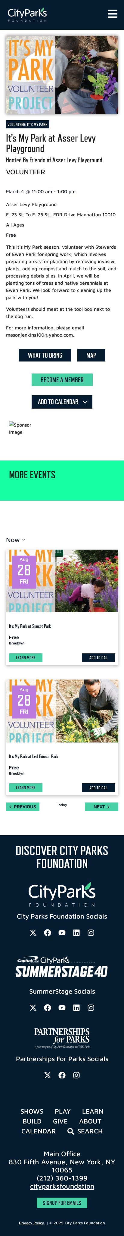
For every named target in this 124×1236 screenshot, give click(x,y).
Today (62, 804)
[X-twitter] (33, 933)
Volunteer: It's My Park (28, 124)
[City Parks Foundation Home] (45, 14)
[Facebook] (47, 933)
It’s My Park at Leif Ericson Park (33, 756)
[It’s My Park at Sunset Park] (62, 581)
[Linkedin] (76, 933)
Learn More (26, 657)
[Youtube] (62, 933)
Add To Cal (98, 657)
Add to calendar (58, 402)
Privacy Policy (32, 1222)
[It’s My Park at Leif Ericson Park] (62, 711)
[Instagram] (91, 933)
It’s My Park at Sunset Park (30, 626)
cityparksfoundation (62, 1186)
